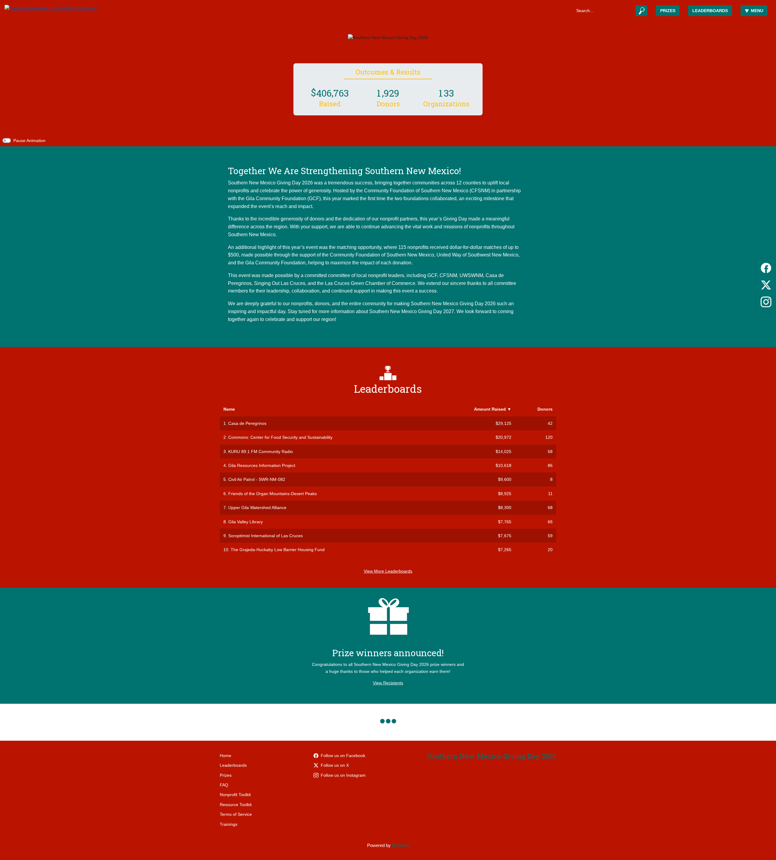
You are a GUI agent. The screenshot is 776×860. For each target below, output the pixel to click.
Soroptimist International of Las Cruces (265, 535)
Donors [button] (545, 409)
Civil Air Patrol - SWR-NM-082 (256, 479)
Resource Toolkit (236, 804)
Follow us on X (335, 765)
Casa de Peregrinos (247, 423)
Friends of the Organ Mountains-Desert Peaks (272, 493)
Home (225, 755)
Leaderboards (710, 10)
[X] (766, 284)
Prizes (667, 10)
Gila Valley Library (245, 521)
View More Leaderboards (388, 571)
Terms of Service (236, 814)
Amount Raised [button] (492, 409)
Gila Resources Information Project (261, 465)
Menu (757, 10)
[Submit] (641, 10)
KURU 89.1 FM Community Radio (260, 451)
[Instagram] (766, 301)
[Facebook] (766, 267)
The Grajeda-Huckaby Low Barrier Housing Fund (278, 549)
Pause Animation (29, 140)
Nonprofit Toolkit (235, 794)
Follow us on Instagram (343, 775)
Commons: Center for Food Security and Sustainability (280, 437)
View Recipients (388, 682)
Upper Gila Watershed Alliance (257, 507)
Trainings (228, 824)
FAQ (224, 784)
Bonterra (400, 845)
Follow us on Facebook (343, 755)
